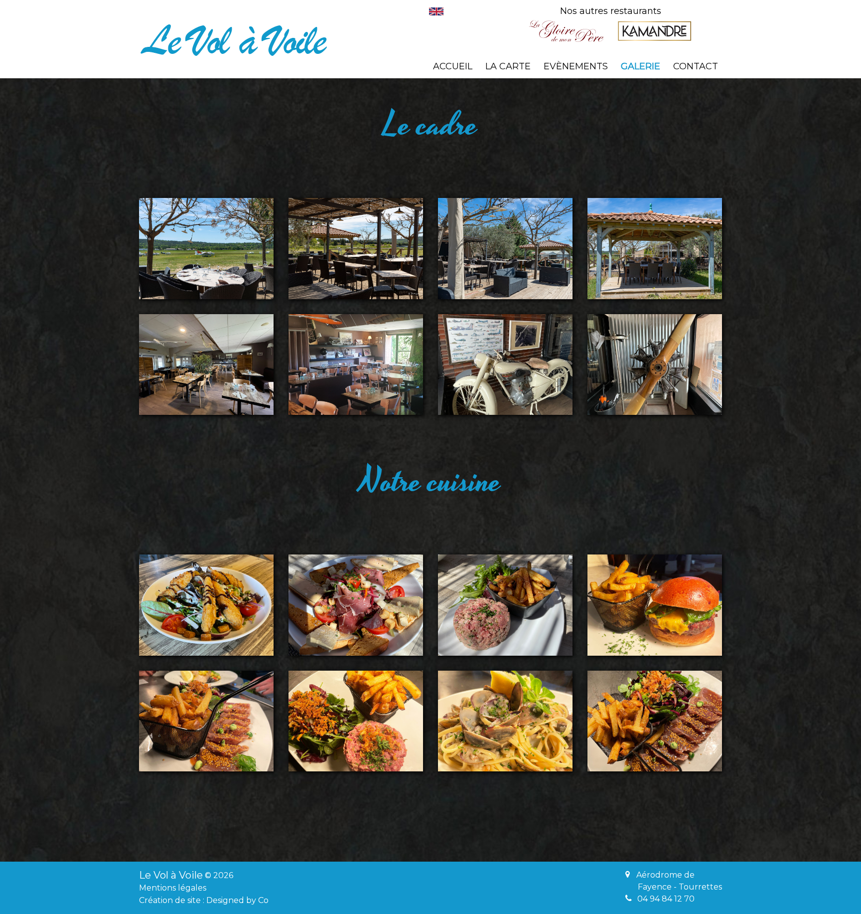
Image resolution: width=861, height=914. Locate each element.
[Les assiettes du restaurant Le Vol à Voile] (206, 605)
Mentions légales (172, 888)
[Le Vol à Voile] (233, 39)
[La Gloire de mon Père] (566, 30)
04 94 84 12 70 (666, 899)
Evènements (576, 66)
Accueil (452, 66)
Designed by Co (237, 900)
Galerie (640, 66)
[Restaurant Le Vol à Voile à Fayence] (206, 248)
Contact (695, 66)
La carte (508, 66)
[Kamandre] (654, 30)
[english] (436, 11)
